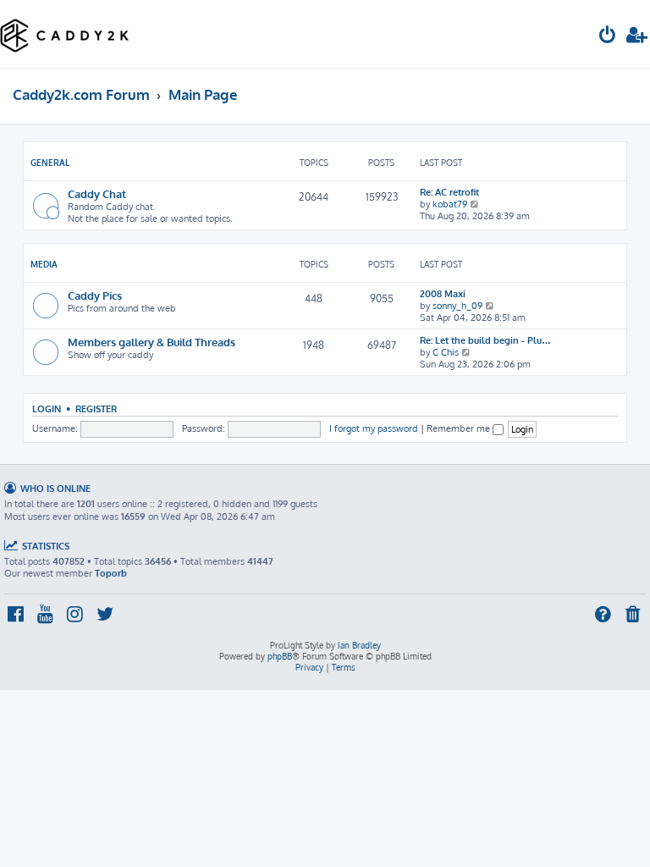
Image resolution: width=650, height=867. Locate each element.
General (49, 162)
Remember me (460, 428)
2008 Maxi (442, 294)
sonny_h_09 (457, 306)
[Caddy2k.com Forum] (64, 33)
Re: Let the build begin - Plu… (485, 340)
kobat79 (449, 204)
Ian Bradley (359, 645)
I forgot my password (373, 428)
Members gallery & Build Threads (151, 341)
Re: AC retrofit (449, 192)
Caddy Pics (95, 295)
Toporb (111, 573)
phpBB (279, 656)
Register (96, 408)
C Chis (445, 352)
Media (44, 264)
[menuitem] (608, 36)
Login (46, 408)
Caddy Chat (97, 193)
